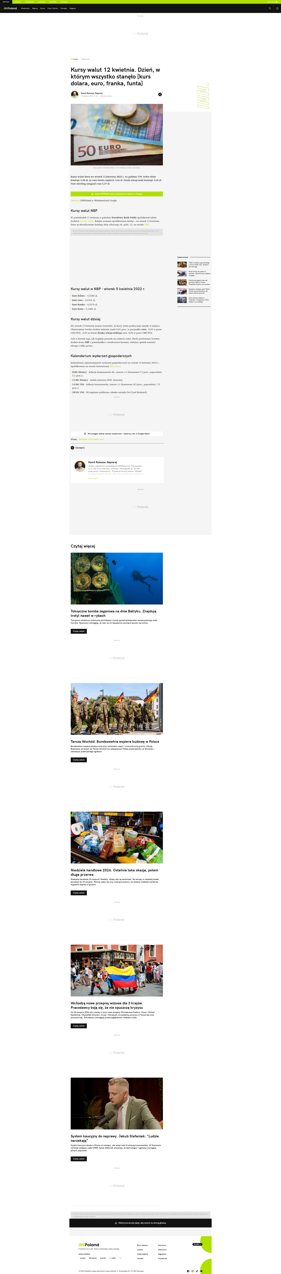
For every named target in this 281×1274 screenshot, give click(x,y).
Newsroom (162, 1250)
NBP (146, 224)
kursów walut (87, 221)
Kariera (140, 1250)
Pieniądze (63, 8)
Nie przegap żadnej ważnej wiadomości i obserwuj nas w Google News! (119, 433)
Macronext (115, 366)
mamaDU (41, 2)
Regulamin (162, 1254)
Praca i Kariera (53, 8)
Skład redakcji (142, 1254)
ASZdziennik (29, 2)
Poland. (6, 2)
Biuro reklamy (142, 1245)
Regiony (35, 8)
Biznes (42, 8)
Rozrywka (64, 2)
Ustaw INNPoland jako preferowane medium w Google (118, 194)
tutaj (146, 233)
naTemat (17, 2)
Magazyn (73, 8)
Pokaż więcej (93, 478)
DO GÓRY (197, 1244)
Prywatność (162, 1258)
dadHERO (53, 2)
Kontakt (140, 1258)
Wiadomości (25, 8)
